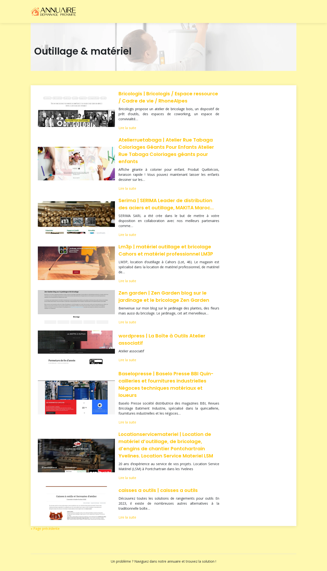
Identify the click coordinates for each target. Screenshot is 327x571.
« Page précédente (45, 528)
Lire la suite (127, 128)
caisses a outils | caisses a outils (158, 490)
